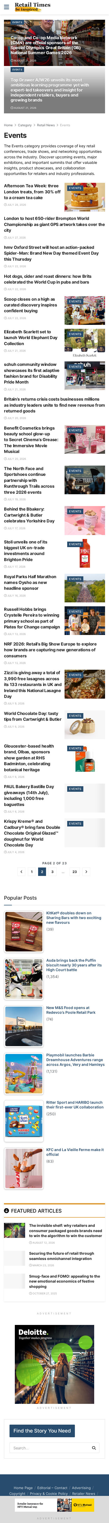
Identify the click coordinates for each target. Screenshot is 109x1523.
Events (17, 22)
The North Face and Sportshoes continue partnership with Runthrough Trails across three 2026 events (29, 480)
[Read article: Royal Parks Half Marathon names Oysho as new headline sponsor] (85, 588)
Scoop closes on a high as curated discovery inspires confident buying (30, 305)
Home (8, 125)
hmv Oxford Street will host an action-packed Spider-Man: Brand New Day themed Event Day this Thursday (51, 253)
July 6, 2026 (15, 726)
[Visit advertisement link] (54, 1364)
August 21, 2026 (24, 60)
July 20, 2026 (16, 418)
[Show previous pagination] (21, 872)
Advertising (81, 1488)
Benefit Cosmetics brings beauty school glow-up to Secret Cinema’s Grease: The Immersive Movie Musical (31, 439)
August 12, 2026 (43, 1242)
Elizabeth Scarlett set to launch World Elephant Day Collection (30, 337)
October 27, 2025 (44, 1293)
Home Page (23, 1488)
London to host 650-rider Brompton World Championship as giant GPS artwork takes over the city (54, 224)
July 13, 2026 (16, 634)
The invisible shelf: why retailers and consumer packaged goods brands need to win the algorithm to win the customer (65, 1230)
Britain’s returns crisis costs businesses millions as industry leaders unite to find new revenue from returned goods (54, 404)
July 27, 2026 (16, 237)
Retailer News (83, 1493)
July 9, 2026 (15, 703)
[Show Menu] (6, 7)
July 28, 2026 (16, 204)
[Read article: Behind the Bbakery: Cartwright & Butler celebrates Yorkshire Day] (85, 520)
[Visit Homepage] (33, 7)
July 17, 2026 (16, 528)
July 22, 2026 (16, 266)
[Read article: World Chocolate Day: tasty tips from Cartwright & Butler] (85, 724)
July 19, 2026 (16, 499)
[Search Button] (102, 7)
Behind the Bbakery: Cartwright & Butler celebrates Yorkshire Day (29, 514)
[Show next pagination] (86, 872)
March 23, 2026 (43, 1265)
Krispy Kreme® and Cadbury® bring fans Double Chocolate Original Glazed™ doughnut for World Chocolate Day (32, 833)
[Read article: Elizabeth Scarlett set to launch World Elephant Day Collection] (85, 343)
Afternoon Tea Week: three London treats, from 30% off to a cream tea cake (32, 191)
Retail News (46, 125)
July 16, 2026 (16, 595)
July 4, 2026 (15, 852)
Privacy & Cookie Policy (49, 1493)
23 (74, 872)
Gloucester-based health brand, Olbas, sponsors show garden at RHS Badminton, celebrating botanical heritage (29, 757)
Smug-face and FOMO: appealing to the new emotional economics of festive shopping (64, 1281)
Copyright (17, 1493)
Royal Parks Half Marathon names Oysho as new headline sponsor (30, 582)
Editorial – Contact (52, 1488)
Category (25, 125)
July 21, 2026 (16, 350)
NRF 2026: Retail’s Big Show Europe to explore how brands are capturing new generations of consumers (50, 649)
